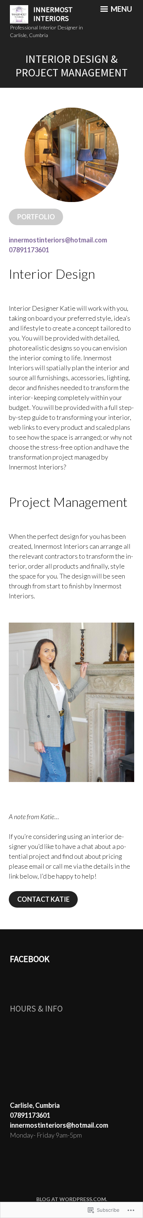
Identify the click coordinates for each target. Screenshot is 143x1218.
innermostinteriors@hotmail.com (58, 240)
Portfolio (36, 217)
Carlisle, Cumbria (35, 1105)
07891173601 (29, 250)
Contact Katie (43, 899)
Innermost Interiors (53, 14)
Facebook (30, 959)
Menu (120, 8)
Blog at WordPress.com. (71, 1199)
